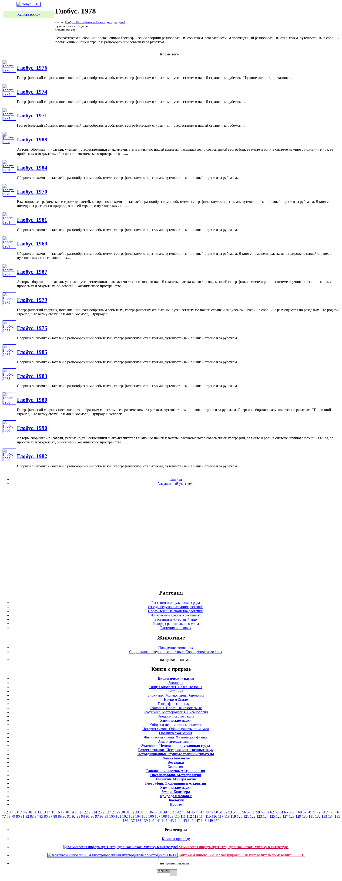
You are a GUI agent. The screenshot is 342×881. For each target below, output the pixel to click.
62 (272, 812)
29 (118, 812)
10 (30, 812)
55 (239, 812)
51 (221, 812)
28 (114, 812)
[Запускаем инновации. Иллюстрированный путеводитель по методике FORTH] (112, 855)
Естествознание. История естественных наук (175, 750)
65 (286, 812)
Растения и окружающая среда (175, 603)
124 (265, 816)
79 (13, 816)
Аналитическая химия (175, 741)
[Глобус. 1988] (9, 142)
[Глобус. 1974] (9, 94)
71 (314, 812)
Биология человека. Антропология (175, 771)
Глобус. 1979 (32, 300)
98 (102, 816)
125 (272, 816)
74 (328, 812)
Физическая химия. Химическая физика (176, 737)
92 (74, 816)
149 (210, 821)
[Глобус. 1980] (9, 402)
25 (100, 812)
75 (332, 812)
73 (323, 812)
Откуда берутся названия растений (175, 607)
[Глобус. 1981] (9, 222)
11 (35, 812)
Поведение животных (175, 648)
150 (216, 821)
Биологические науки (176, 678)
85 (41, 816)
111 (183, 816)
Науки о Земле (176, 699)
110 (177, 816)
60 (263, 812)
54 (235, 812)
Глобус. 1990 (32, 428)
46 (197, 812)
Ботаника (175, 691)
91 (69, 816)
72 (318, 812)
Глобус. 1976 (32, 68)
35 (146, 812)
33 (137, 812)
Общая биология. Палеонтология (175, 687)
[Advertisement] (171, 537)
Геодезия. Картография (176, 716)
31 (128, 812)
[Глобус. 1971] (9, 118)
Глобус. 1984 (32, 168)
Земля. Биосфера (175, 792)
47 (202, 812)
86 (46, 816)
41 (174, 812)
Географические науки (176, 704)
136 (125, 821)
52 (225, 812)
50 (216, 812)
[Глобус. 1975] (9, 331)
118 (227, 816)
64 (281, 812)
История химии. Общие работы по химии (175, 729)
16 (58, 812)
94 (83, 816)
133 (324, 816)
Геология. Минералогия (176, 779)
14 (48, 812)
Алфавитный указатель (175, 484)
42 (179, 812)
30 (123, 812)
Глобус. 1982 (32, 456)
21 (81, 812)
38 (160, 812)
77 (4, 816)
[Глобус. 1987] (9, 274)
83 (32, 816)
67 (295, 812)
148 (203, 821)
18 (67, 812)
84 (36, 816)
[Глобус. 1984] (9, 170)
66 (290, 812)
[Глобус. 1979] (9, 302)
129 (298, 816)
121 (246, 816)
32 (132, 812)
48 (207, 812)
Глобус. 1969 (32, 244)
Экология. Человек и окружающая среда (175, 746)
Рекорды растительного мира (176, 624)
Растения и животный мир (175, 619)
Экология (176, 800)
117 (220, 816)
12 (39, 812)
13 (44, 812)
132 (318, 816)
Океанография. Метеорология (175, 775)
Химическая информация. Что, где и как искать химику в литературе (233, 847)
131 (311, 816)
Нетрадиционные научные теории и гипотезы (175, 754)
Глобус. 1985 (32, 352)
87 (50, 816)
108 (164, 816)
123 (259, 816)
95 (88, 816)
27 (109, 812)
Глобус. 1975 (32, 328)
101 (118, 816)
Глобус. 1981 (32, 220)
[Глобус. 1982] (9, 459)
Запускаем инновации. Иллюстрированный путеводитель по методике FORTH (241, 855)
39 (165, 812)
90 (64, 816)
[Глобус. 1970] (9, 194)
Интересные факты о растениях (176, 615)
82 (27, 816)
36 (151, 812)
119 (233, 816)
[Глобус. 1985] (9, 355)
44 (188, 812)
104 (138, 816)
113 (195, 816)
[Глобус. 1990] (9, 430)
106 (151, 816)
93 (78, 816)
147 (197, 821)
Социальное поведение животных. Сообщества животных (175, 652)
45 (193, 812)
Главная (175, 479)
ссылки (171, 878)
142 (164, 821)
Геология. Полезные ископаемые (176, 708)
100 (112, 816)
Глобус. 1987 (32, 272)
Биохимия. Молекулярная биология (176, 695)
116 (214, 816)
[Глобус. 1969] (9, 246)
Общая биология (175, 758)
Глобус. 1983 (32, 376)
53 (230, 812)
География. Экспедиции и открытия (175, 783)
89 (60, 816)
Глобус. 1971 (32, 115)
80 (18, 816)
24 (95, 812)
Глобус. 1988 (32, 139)
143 (171, 821)
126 (279, 816)
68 (300, 812)
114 (202, 816)
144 (177, 821)
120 (239, 816)
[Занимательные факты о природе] (115, 16)
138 (138, 821)
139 (145, 821)
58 (253, 812)
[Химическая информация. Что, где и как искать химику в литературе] (120, 847)
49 (211, 812)
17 (62, 812)
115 (208, 816)
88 (55, 816)
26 (104, 812)
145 (184, 821)
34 (142, 812)
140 (151, 821)
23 (90, 812)
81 (22, 816)
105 (144, 816)
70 (309, 812)
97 (97, 816)
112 (189, 816)
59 (258, 812)
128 (292, 816)
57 (249, 812)
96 (92, 816)
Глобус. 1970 (32, 192)
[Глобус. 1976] (9, 70)
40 (169, 812)
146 (190, 821)
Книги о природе (176, 839)
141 (158, 821)
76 (337, 812)
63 (276, 812)
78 (8, 816)
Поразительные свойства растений (175, 611)
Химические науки (175, 720)
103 (131, 816)
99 (106, 816)
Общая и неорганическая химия (175, 725)
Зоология (175, 683)
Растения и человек (175, 628)
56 (244, 812)
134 (331, 816)
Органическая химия (175, 733)
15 (53, 812)
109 (170, 816)
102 (125, 816)
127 (285, 816)
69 (304, 812)
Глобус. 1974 (32, 92)
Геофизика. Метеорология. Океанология (176, 712)
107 (157, 816)
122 (252, 816)
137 (132, 821)
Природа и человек (176, 796)
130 (305, 816)
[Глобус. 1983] (9, 379)
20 (76, 812)
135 (337, 816)
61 (267, 812)
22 (86, 812)
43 (183, 812)
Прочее (176, 804)
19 (72, 812)
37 (156, 812)
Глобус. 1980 (32, 400)
